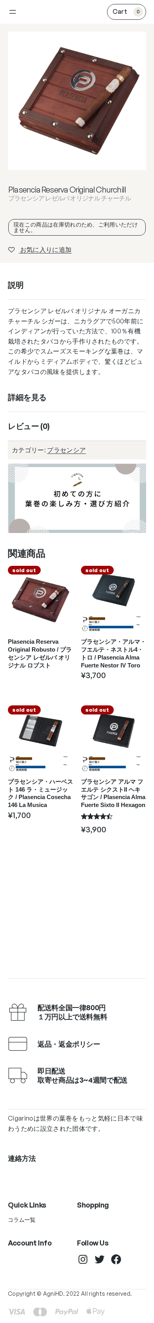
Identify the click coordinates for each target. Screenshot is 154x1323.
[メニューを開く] (12, 12)
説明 (15, 285)
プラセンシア (66, 450)
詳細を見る (27, 397)
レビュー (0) (29, 426)
